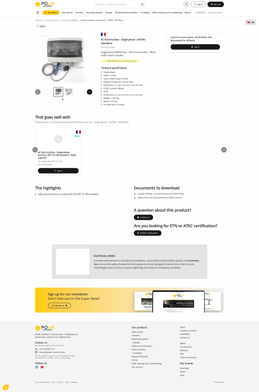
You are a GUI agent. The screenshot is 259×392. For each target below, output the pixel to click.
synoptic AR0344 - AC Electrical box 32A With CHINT (161, 193)
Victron (135, 360)
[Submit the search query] (142, 4)
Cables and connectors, (142, 346)
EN (252, 22)
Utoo (182, 375)
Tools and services (188, 357)
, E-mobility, (137, 353)
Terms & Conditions (42, 382)
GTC (53, 382)
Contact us (185, 337)
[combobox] (250, 22)
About (182, 343)
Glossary (184, 350)
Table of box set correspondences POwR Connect (160, 197)
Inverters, (136, 335)
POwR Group (219, 382)
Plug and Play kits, (140, 356)
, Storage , (136, 342)
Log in (182, 327)
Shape (183, 371)
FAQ (182, 354)
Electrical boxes (139, 349)
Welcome (39, 20)
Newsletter (185, 334)
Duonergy (184, 368)
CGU (67, 382)
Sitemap (74, 382)
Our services (137, 367)
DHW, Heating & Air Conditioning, (147, 363)
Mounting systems (140, 339)
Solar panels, (137, 332)
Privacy (60, 382)
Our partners (186, 347)
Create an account (188, 330)
